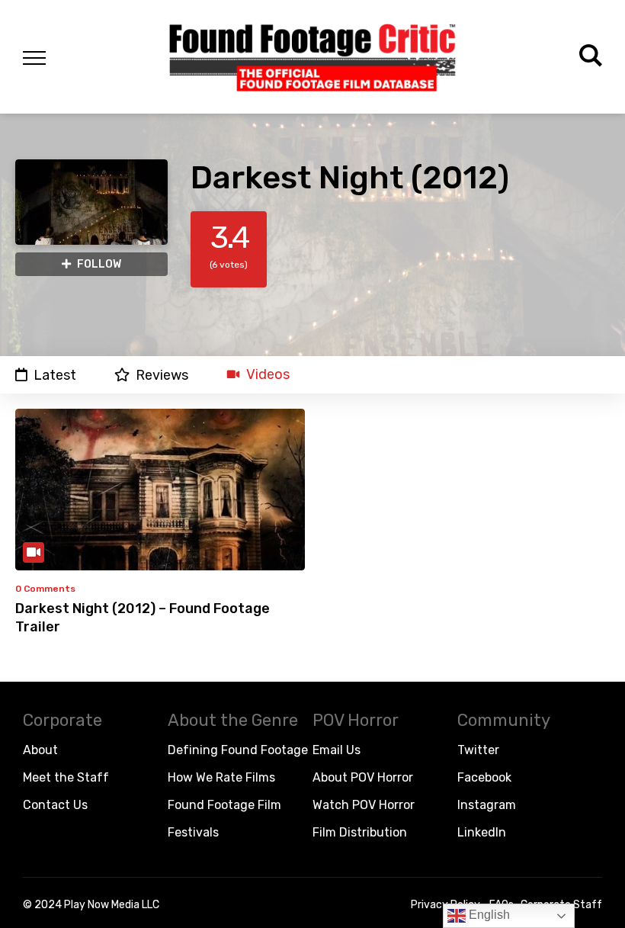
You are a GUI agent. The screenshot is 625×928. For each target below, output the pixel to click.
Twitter (478, 750)
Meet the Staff (66, 777)
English (488, 914)
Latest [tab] (55, 375)
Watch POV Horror (363, 805)
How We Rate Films (221, 777)
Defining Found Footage (238, 750)
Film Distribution (359, 832)
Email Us (336, 750)
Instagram (486, 805)
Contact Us (55, 805)
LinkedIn (481, 832)
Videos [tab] (268, 375)
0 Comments (45, 588)
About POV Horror (362, 777)
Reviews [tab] (162, 375)
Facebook (484, 777)
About (40, 750)
